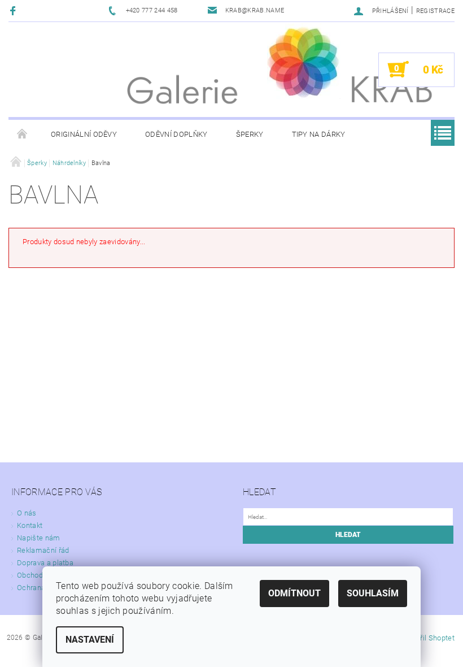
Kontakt (29, 525)
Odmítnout (294, 593)
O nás (27, 513)
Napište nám (38, 538)
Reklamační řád (43, 550)
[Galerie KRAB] (303, 60)
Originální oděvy (84, 134)
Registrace (435, 11)
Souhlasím (373, 593)
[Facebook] (14, 10)
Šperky (250, 134)
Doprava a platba (45, 562)
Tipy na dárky (319, 134)
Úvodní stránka (22, 134)
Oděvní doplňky (176, 134)
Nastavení (89, 639)
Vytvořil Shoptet (428, 638)
